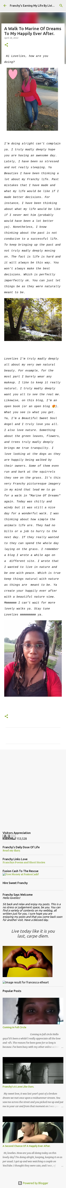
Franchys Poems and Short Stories (24, 862)
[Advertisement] (33, 787)
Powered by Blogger (35, 1183)
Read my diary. (11, 850)
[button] (6, 45)
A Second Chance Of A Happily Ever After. (26, 1146)
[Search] (61, 5)
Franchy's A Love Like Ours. (18, 1086)
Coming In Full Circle (14, 1027)
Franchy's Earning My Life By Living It (34, 5)
